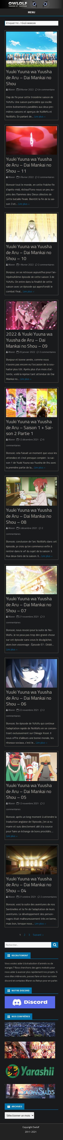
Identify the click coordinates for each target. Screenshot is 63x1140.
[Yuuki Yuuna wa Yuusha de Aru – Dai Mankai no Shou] (31, 50)
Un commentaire (46, 89)
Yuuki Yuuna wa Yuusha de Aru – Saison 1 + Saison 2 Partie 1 (29, 427)
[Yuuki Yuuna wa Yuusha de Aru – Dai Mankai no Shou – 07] (31, 581)
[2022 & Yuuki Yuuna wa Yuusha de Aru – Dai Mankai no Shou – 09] (31, 316)
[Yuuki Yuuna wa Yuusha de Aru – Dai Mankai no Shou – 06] (31, 674)
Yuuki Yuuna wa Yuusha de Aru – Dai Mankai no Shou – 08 (29, 516)
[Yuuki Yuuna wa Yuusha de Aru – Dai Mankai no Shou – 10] (31, 229)
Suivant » (38, 935)
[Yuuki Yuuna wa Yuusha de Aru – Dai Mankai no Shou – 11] (31, 141)
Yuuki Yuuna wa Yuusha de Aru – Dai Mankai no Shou (29, 77)
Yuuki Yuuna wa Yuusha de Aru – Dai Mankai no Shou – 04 (29, 884)
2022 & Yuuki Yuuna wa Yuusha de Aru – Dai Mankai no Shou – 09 (29, 339)
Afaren (11, 89)
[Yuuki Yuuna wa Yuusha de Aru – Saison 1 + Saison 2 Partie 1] (31, 403)
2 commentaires (46, 177)
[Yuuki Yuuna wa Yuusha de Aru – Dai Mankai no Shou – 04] (31, 861)
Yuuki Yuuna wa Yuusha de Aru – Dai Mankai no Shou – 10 (29, 252)
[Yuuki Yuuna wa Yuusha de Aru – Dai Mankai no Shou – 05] (31, 767)
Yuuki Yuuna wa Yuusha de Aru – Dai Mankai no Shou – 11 (29, 165)
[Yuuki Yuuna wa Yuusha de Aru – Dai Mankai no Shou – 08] (31, 492)
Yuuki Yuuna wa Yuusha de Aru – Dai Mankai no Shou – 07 (29, 604)
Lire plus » (40, 116)
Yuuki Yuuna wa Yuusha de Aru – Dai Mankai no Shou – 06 (29, 697)
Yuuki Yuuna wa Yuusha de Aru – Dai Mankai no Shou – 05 (29, 791)
